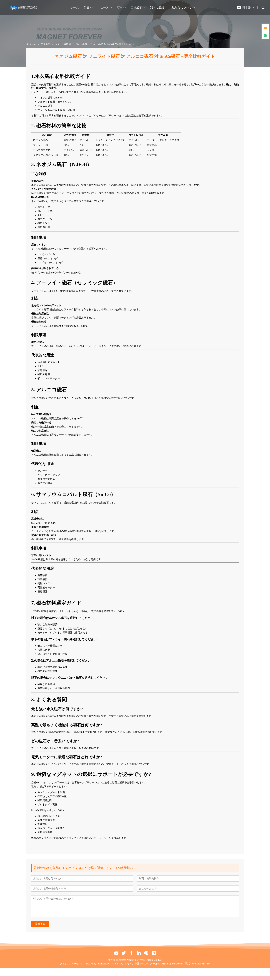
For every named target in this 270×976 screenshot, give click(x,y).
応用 (119, 7)
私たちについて (182, 7)
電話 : (188, 963)
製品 (86, 7)
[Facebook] (131, 953)
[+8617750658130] (265, 35)
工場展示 (136, 7)
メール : (155, 963)
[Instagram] (153, 953)
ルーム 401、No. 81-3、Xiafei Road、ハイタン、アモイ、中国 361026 (110, 963)
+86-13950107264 (201, 963)
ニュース (103, 7)
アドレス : (66, 963)
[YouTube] (116, 953)
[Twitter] (123, 953)
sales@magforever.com (171, 963)
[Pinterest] (146, 953)
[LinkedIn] (138, 953)
